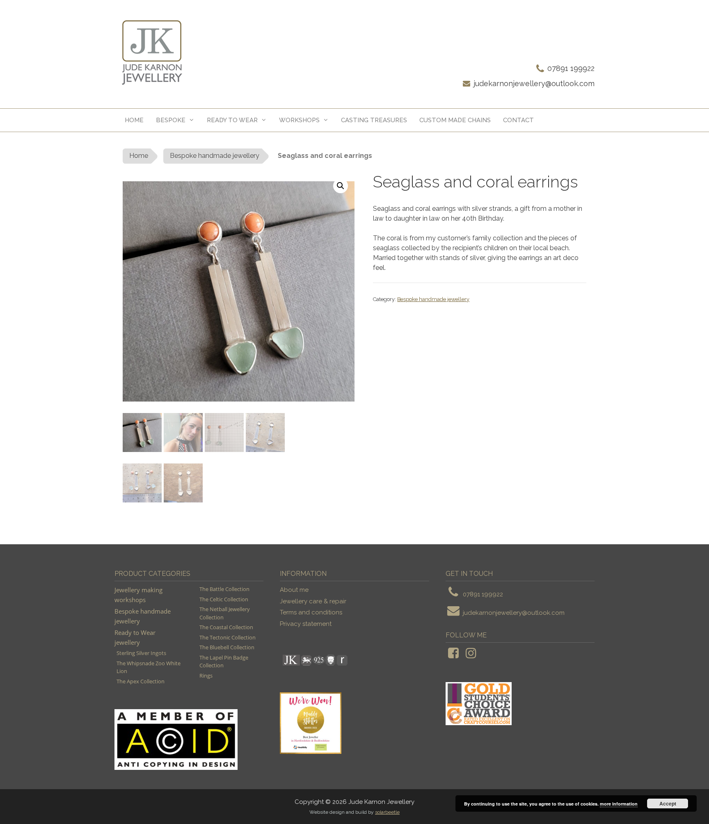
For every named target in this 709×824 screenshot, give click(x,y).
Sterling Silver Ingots (141, 653)
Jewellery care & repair (313, 601)
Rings (206, 675)
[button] (340, 185)
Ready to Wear (232, 120)
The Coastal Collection (226, 627)
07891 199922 (571, 68)
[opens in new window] (454, 655)
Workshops (299, 120)
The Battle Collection (224, 589)
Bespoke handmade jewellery (214, 156)
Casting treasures (374, 120)
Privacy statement (306, 624)
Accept (667, 803)
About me (294, 589)
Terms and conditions (311, 612)
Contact (518, 120)
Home (134, 120)
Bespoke (170, 120)
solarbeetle (387, 812)
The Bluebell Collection (226, 647)
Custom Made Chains (455, 120)
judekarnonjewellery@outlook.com (534, 83)
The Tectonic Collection (227, 637)
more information (619, 804)
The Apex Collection (141, 681)
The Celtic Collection (223, 599)
